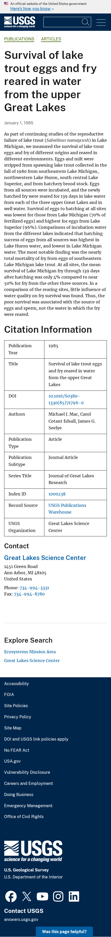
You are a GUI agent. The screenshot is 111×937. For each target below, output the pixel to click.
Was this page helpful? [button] (64, 931)
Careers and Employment (28, 783)
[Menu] (101, 23)
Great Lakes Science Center (45, 557)
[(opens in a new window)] (11, 896)
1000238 (57, 494)
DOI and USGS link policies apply (36, 739)
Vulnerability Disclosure (27, 772)
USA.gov (12, 761)
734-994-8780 (29, 594)
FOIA (9, 694)
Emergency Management (28, 806)
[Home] (19, 26)
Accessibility (16, 684)
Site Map (12, 728)
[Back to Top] (92, 918)
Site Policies (16, 706)
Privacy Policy (17, 717)
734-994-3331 (34, 587)
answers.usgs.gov (21, 919)
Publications (19, 39)
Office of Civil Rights (24, 816)
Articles (51, 39)
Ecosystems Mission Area (30, 651)
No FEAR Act (16, 750)
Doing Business (18, 794)
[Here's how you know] (55, 6)
